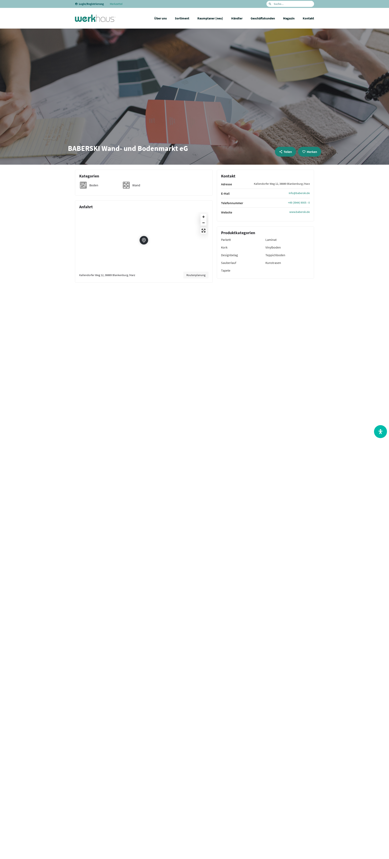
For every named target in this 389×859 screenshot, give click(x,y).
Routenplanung (195, 275)
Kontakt (308, 18)
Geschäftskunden (263, 18)
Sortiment (182, 18)
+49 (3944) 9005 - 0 (299, 202)
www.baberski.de (299, 212)
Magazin (289, 18)
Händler (237, 18)
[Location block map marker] (144, 240)
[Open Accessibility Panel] (380, 431)
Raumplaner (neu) (210, 18)
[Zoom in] (203, 217)
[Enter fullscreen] (203, 231)
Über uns (160, 18)
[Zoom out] (203, 223)
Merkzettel (116, 4)
